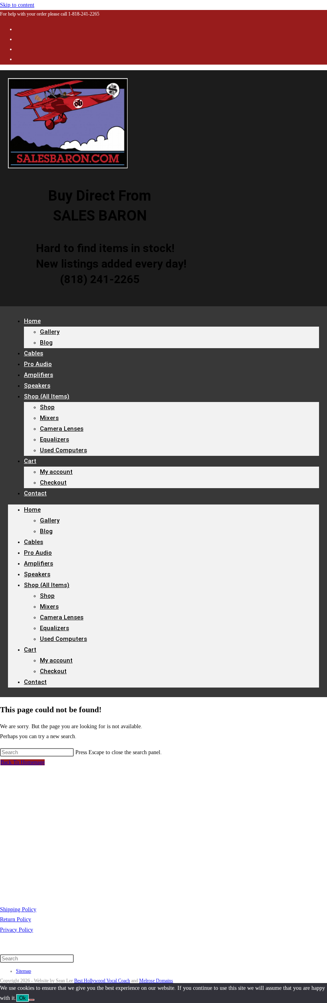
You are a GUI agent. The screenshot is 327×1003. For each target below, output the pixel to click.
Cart (30, 461)
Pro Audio (38, 552)
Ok (22, 998)
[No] (31, 1000)
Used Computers (63, 450)
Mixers (49, 418)
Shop (47, 407)
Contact (35, 493)
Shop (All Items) (46, 396)
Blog (46, 342)
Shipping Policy (18, 909)
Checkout (53, 482)
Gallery (49, 331)
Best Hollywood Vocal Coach (102, 980)
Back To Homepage (22, 762)
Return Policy (15, 919)
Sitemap (23, 971)
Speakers (37, 574)
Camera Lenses (61, 428)
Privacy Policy (16, 930)
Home (32, 321)
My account (56, 471)
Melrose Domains (156, 980)
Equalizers (54, 439)
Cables (33, 542)
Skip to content (17, 5)
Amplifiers (38, 563)
